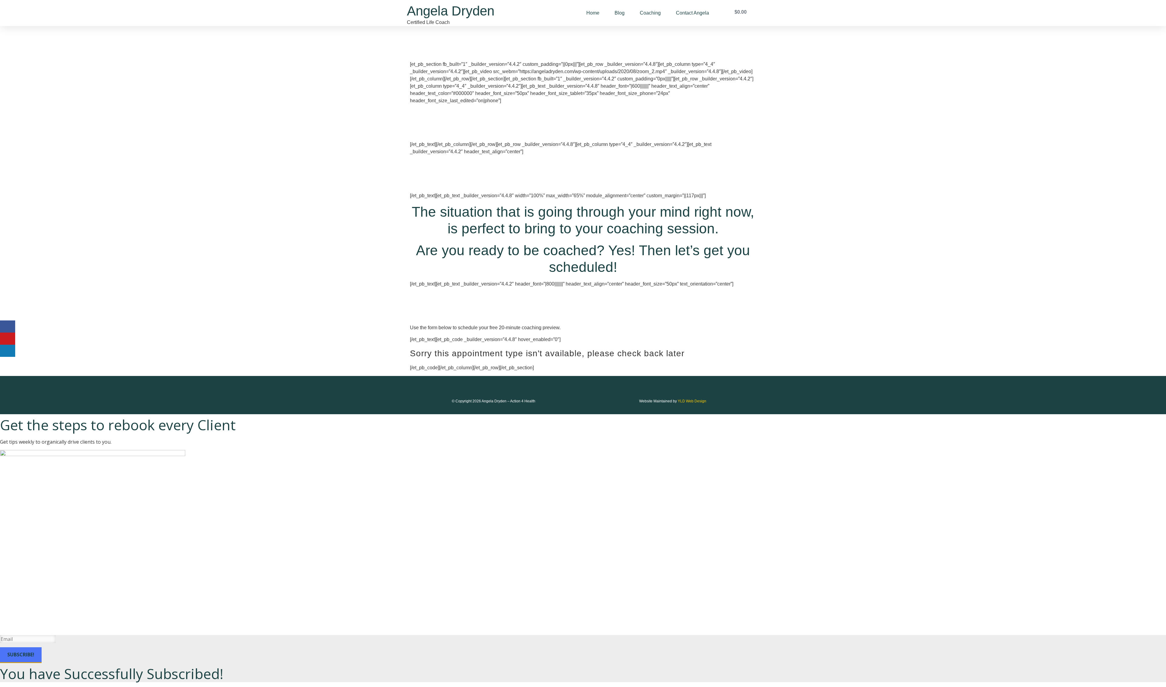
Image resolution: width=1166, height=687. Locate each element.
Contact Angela (692, 12)
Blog (620, 12)
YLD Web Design (692, 401)
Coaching (650, 12)
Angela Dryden (450, 10)
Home (592, 12)
